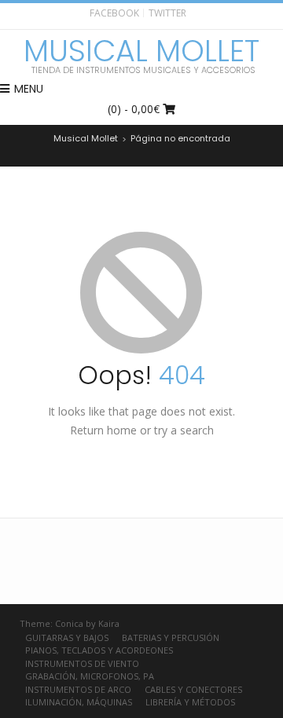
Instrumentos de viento (82, 663)
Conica (69, 623)
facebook (114, 13)
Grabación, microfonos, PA (89, 676)
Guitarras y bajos (66, 637)
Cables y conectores (193, 689)
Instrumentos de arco (78, 689)
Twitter (167, 13)
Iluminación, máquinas (78, 702)
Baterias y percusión (170, 637)
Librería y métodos (190, 702)
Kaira (108, 623)
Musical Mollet (141, 51)
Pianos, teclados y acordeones (99, 650)
